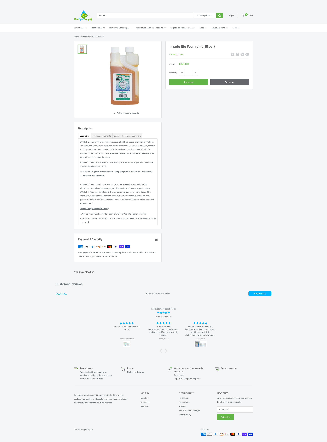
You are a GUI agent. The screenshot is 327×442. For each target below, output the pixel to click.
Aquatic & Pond (218, 27)
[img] (163, 313)
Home (76, 36)
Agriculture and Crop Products (149, 27)
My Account (184, 398)
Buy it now (229, 82)
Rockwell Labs (176, 54)
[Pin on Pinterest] (237, 54)
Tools (234, 27)
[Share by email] (247, 54)
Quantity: (173, 72)
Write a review (260, 294)
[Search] (219, 15)
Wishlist (182, 406)
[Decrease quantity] (182, 72)
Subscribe (225, 417)
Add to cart (189, 82)
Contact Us (145, 402)
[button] (161, 351)
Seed (202, 27)
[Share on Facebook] (232, 54)
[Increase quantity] (195, 72)
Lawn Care (79, 27)
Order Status (184, 402)
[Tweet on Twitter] (242, 54)
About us (145, 398)
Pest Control (96, 27)
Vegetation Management (181, 27)
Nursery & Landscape (119, 27)
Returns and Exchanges (189, 410)
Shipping (144, 406)
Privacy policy (185, 414)
